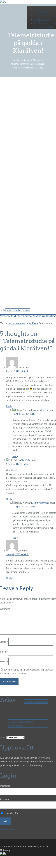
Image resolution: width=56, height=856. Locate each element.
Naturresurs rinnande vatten (13, 98)
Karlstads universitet (29, 94)
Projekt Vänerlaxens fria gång (25, 102)
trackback (33, 323)
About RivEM (41, 11)
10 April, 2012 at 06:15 (23, 506)
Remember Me (10, 813)
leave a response (17, 323)
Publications (41, 19)
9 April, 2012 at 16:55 (17, 464)
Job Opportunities (44, 23)
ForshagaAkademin (33, 316)
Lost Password (7, 829)
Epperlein (10, 316)
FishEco (19, 316)
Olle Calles (25, 460)
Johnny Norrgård (40, 410)
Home (37, 8)
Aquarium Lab (42, 15)
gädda (46, 316)
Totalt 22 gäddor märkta (36, 701)
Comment (5, 609)
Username (5, 785)
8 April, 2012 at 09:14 (17, 371)
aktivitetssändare (13, 310)
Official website (43, 26)
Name (4, 641)
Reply (9, 406)
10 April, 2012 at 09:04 (17, 554)
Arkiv (3, 737)
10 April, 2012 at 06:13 (23, 413)
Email (4, 651)
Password (4, 799)
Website (4, 661)
